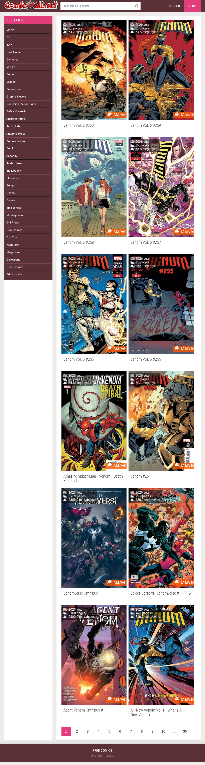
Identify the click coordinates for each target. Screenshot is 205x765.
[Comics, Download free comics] (31, 8)
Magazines (13, 252)
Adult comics (14, 274)
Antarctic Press (15, 133)
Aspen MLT (13, 155)
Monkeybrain (14, 215)
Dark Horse (13, 52)
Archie (10, 148)
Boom (10, 74)
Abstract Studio (16, 118)
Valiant (10, 81)
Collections (13, 259)
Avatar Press (14, 163)
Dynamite (12, 59)
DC (8, 37)
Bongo (10, 185)
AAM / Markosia (16, 111)
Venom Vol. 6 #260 (78, 125)
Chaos (10, 192)
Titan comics (14, 230)
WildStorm (12, 244)
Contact (96, 756)
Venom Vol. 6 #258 (78, 242)
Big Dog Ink (13, 170)
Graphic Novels (16, 96)
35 (185, 731)
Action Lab (13, 126)
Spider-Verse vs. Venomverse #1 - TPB (161, 593)
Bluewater (12, 178)
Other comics (14, 267)
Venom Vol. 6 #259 (146, 125)
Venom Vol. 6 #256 (78, 359)
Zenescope (13, 89)
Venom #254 (141, 476)
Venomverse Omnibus (80, 593)
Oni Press (12, 222)
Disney (10, 200)
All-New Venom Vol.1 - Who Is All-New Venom (158, 712)
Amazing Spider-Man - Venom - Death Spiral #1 (93, 478)
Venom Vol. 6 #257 (146, 242)
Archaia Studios (16, 141)
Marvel (10, 29)
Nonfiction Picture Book (21, 104)
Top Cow (11, 237)
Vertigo (10, 66)
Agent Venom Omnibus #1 (84, 710)
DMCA (110, 756)
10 (163, 731)
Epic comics (13, 207)
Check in (174, 6)
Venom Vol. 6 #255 (146, 359)
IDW (9, 44)
